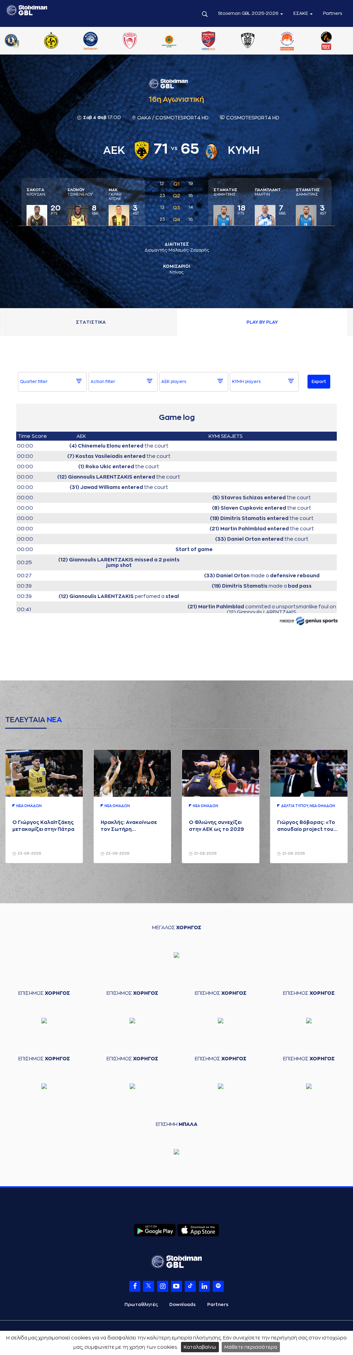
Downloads (182, 1304)
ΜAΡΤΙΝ (268, 192)
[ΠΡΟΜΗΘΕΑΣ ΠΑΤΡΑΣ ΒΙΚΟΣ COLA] (326, 41)
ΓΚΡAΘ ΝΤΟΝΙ (115, 194)
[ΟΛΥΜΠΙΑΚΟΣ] (129, 41)
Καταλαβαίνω (200, 1347)
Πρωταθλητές (141, 1304)
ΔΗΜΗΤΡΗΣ (225, 192)
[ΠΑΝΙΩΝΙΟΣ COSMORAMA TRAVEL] (208, 41)
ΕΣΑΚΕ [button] (301, 13)
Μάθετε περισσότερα (250, 1347)
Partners (332, 13)
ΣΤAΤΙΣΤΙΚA (91, 322)
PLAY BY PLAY (262, 322)
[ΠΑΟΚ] (247, 41)
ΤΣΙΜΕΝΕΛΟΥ (80, 192)
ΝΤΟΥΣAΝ (36, 192)
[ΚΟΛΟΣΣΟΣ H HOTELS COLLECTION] (11, 41)
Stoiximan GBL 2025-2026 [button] (249, 13)
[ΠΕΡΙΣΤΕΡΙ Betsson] (287, 41)
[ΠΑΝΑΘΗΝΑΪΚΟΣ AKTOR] (168, 41)
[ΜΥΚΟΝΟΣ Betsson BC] (90, 41)
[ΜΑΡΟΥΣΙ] (51, 41)
